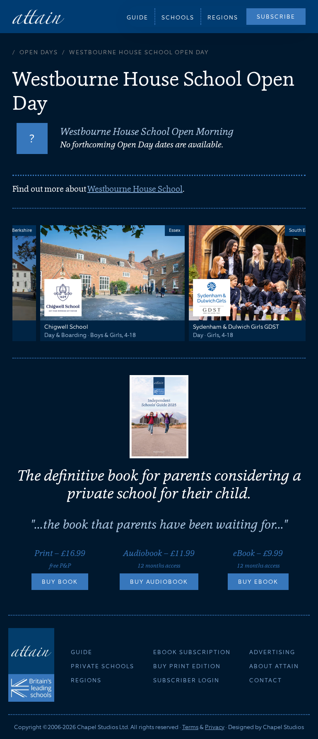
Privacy (214, 727)
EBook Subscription (192, 652)
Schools (177, 17)
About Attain (274, 666)
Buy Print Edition (187, 666)
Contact (265, 680)
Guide (137, 17)
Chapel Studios (283, 727)
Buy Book (60, 581)
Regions (222, 17)
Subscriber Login (186, 680)
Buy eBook (258, 581)
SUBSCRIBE (276, 16)
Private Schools (102, 666)
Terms (190, 727)
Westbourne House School (135, 188)
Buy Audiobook (159, 581)
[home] (38, 16)
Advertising (272, 652)
